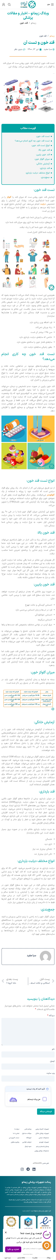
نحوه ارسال (28, 1146)
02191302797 (37, 1163)
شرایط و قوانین (26, 1142)
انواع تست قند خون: (40, 145)
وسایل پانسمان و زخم (42, 1146)
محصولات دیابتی (44, 1138)
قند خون (24, 23)
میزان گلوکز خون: (42, 159)
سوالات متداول (26, 1133)
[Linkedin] (34, 1169)
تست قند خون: (43, 136)
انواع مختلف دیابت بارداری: (38, 173)
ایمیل (52, 1061)
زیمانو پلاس (28, 1129)
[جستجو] (9, 4)
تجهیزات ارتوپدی (44, 1142)
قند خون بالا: (44, 150)
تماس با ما (16, 1133)
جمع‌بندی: (45, 177)
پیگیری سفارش (15, 1142)
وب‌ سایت (51, 1073)
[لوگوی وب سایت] (28, 4)
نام (53, 1049)
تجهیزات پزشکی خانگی (42, 1133)
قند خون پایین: (43, 154)
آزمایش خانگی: (43, 163)
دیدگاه (51, 1015)
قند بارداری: (45, 168)
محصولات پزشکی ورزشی (42, 1151)
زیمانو (33, 23)
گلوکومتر (51, 495)
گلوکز (9, 197)
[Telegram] (28, 1169)
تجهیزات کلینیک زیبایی (42, 1129)
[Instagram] (22, 1169)
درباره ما (16, 1129)
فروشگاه (28, 1138)
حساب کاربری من (14, 1138)
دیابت (43, 204)
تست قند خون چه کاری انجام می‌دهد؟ (32, 141)
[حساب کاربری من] (3, 4)
